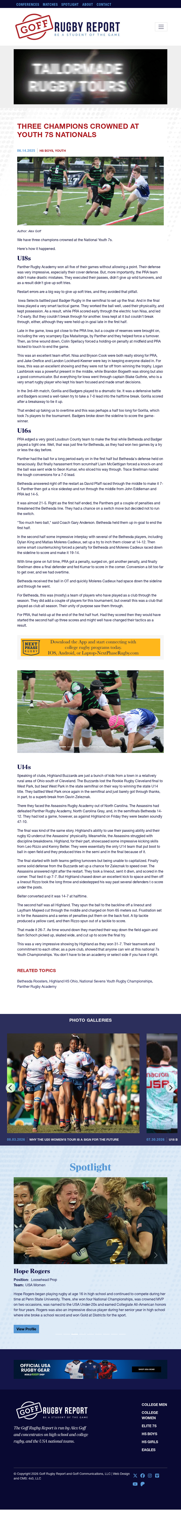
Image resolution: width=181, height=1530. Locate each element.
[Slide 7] (110, 746)
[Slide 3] (78, 746)
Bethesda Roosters (32, 981)
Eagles (148, 1450)
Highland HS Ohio (63, 981)
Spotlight (70, 4)
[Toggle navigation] (161, 26)
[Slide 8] (118, 746)
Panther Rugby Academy (37, 986)
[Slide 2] (70, 746)
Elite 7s (149, 1426)
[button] (28, 711)
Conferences (27, 4)
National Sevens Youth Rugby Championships (115, 981)
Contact (104, 4)
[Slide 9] (122, 1334)
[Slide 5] (94, 746)
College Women (150, 1415)
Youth (60, 151)
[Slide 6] (102, 746)
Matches (50, 4)
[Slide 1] (62, 746)
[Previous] (10, 1088)
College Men (154, 1404)
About (87, 4)
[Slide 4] (86, 746)
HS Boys (46, 151)
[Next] (170, 1088)
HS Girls (150, 1442)
